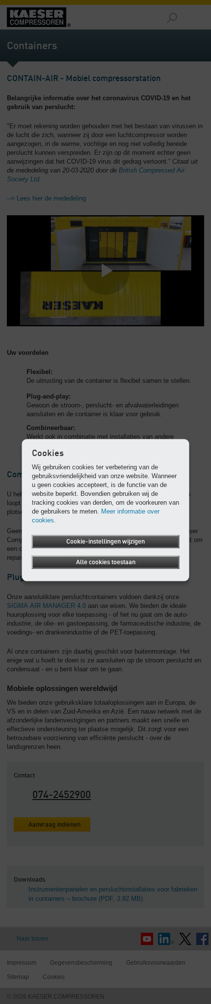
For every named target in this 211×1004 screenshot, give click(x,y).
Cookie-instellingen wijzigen (105, 541)
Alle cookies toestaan (105, 562)
